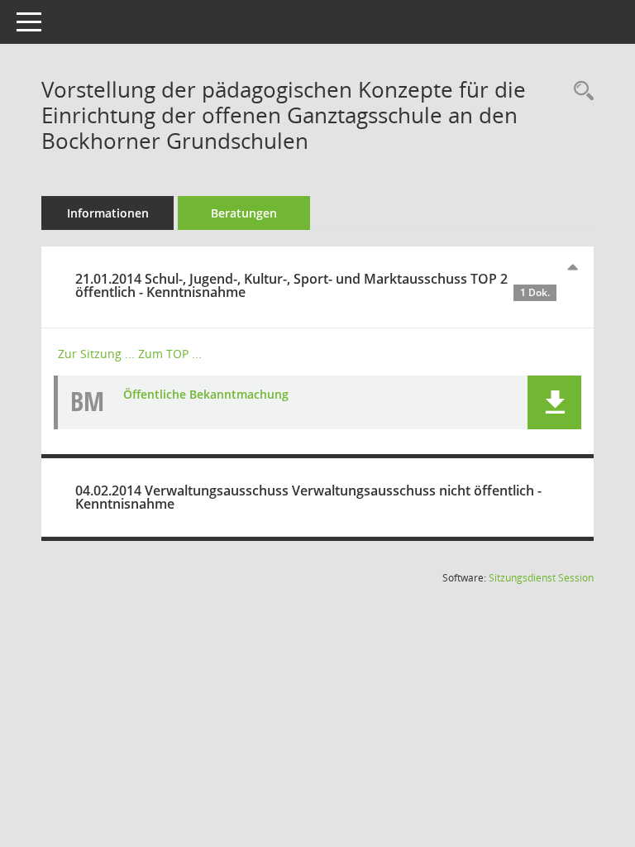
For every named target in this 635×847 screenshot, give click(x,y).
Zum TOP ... (170, 353)
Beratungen (244, 213)
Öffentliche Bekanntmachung (206, 394)
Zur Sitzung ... (96, 353)
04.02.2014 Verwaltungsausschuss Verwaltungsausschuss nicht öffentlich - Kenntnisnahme (308, 497)
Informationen (108, 213)
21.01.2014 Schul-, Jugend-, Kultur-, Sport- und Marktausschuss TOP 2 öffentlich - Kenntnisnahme (312, 285)
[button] (554, 402)
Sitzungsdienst (541, 578)
